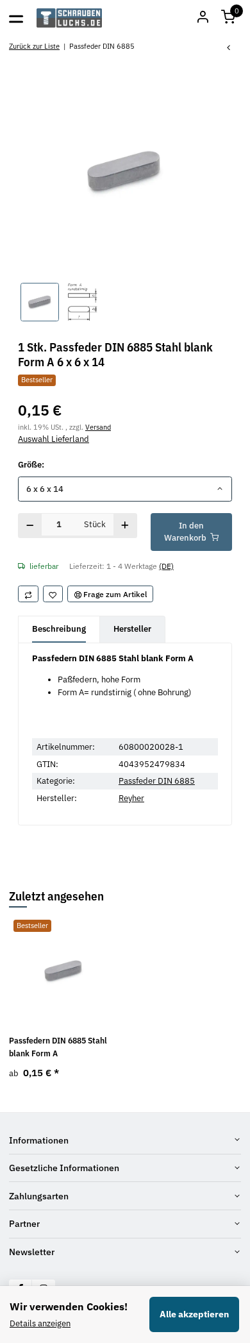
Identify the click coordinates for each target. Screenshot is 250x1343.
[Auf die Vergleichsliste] (28, 594)
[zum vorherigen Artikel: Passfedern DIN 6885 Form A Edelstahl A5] (229, 48)
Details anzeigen (40, 1323)
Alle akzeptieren (194, 1314)
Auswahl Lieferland (53, 439)
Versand (98, 427)
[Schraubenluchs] (70, 18)
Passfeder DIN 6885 (157, 780)
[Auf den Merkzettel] (53, 594)
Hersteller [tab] (132, 628)
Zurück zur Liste (34, 46)
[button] (228, 18)
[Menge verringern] (30, 525)
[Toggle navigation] (16, 18)
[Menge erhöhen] (125, 525)
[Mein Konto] (202, 18)
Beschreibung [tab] (59, 628)
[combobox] (125, 489)
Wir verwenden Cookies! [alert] (69, 1306)
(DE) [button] (166, 566)
